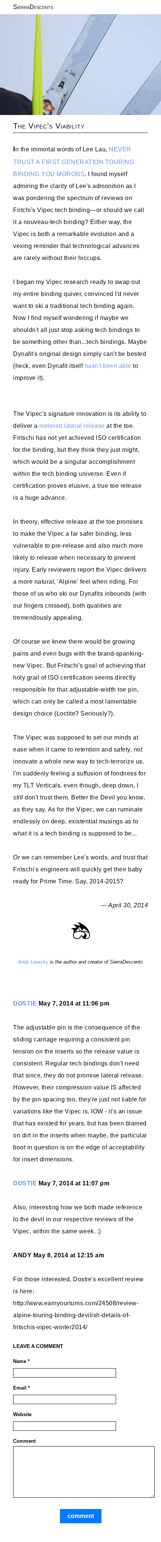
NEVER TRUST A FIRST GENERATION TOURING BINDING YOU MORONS (73, 161)
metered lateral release (72, 426)
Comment (24, 1441)
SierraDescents (33, 7)
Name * (21, 1361)
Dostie (25, 1003)
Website (22, 1414)
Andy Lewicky (33, 962)
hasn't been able (108, 366)
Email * (21, 1388)
